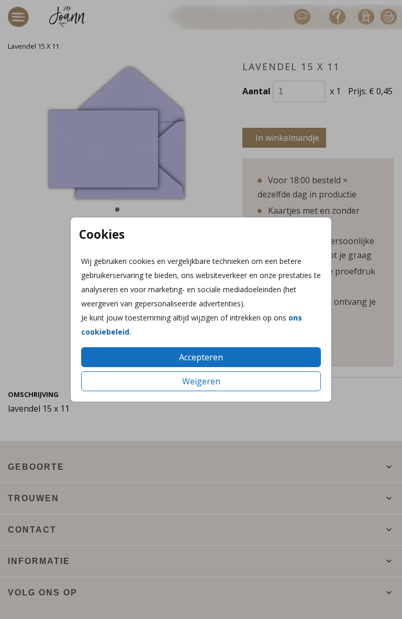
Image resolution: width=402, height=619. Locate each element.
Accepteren (201, 357)
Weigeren (201, 381)
